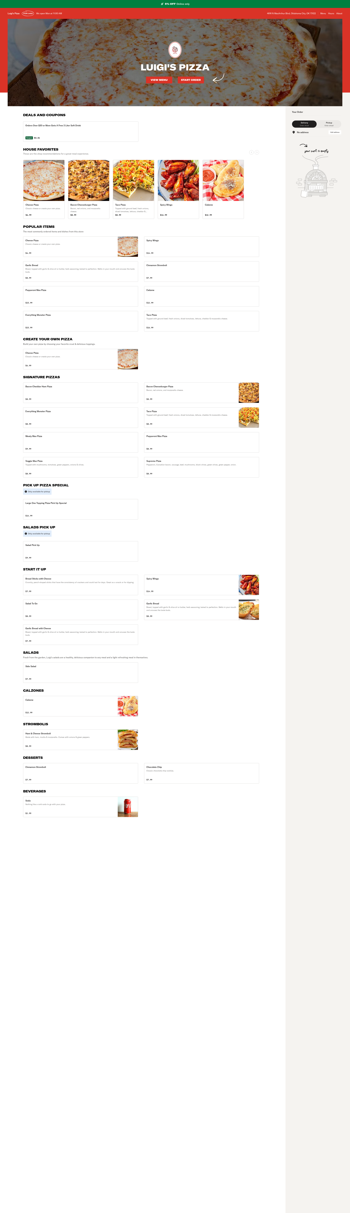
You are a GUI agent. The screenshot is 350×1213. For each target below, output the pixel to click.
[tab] (304, 124)
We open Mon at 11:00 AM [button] (49, 13)
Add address (334, 132)
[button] (80, 246)
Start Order (191, 79)
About (339, 13)
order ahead (28, 13)
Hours (331, 13)
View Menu (159, 79)
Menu (323, 13)
